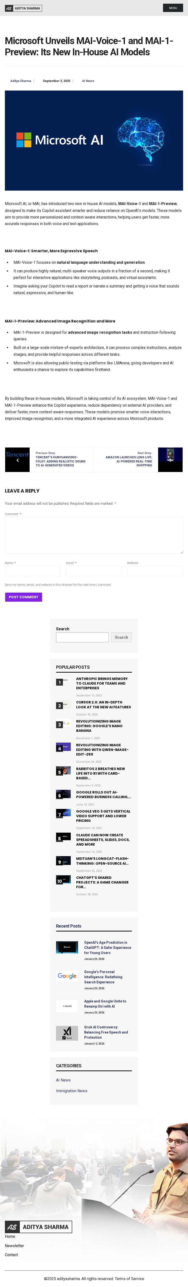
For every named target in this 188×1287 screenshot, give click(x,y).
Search (62, 629)
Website (132, 563)
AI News (88, 81)
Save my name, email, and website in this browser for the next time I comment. (58, 584)
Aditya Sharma (20, 81)
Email (71, 563)
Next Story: (129, 459)
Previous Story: (60, 459)
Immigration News (71, 1091)
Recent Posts (68, 926)
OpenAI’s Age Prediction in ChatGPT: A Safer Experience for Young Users (107, 948)
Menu (173, 8)
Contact (11, 1255)
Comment (13, 514)
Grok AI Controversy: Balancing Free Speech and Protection (106, 1032)
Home (10, 1236)
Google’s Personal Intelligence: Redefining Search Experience (103, 977)
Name (10, 563)
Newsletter (14, 1245)
